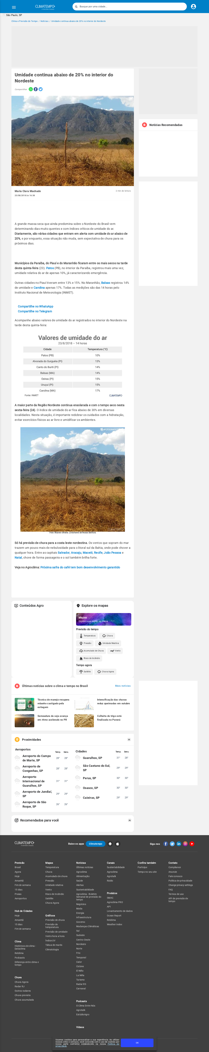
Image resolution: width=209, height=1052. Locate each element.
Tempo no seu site (147, 872)
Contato (173, 862)
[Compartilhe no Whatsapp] (30, 89)
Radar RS (81, 984)
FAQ (171, 889)
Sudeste (80, 935)
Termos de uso (176, 894)
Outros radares (23, 991)
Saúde (79, 880)
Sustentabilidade (85, 889)
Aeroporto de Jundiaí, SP (37, 794)
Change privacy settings (181, 885)
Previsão (19, 862)
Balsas (105, 282)
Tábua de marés (53, 945)
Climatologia (52, 949)
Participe (142, 867)
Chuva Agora (108, 671)
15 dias (18, 889)
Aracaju (76, 552)
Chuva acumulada (24, 999)
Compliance (175, 867)
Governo (80, 922)
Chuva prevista (23, 995)
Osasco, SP (90, 788)
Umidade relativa (54, 885)
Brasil (18, 867)
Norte (79, 948)
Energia (80, 913)
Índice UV (50, 940)
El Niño (80, 970)
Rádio (110, 880)
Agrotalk (80, 1010)
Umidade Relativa (111, 643)
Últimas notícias (84, 867)
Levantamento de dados (120, 911)
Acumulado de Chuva (94, 651)
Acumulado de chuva (56, 876)
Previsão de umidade (56, 931)
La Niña (80, 975)
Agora (18, 872)
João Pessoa (112, 552)
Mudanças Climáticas (87, 926)
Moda (79, 908)
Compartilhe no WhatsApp (35, 306)
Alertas (80, 885)
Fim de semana (23, 885)
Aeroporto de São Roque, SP (34, 804)
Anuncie (173, 872)
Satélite (87, 671)
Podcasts (20, 957)
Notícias (81, 862)
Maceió (88, 552)
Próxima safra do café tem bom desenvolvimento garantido (80, 567)
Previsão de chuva (55, 920)
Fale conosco (176, 876)
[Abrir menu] (13, 7)
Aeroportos (21, 898)
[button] (11, 15)
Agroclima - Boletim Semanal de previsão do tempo (88, 897)
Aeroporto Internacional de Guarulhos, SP (34, 781)
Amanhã (19, 880)
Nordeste (81, 944)
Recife (98, 552)
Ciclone (80, 966)
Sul (78, 930)
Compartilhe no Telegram (35, 311)
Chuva (110, 636)
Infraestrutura (83, 917)
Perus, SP (89, 778)
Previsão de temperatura (52, 925)
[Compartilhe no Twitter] (40, 89)
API (109, 906)
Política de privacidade (180, 880)
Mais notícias (123, 686)
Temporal (81, 957)
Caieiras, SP (91, 797)
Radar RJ (19, 986)
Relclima (19, 953)
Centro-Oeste (83, 939)
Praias (18, 894)
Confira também (147, 862)
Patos (50, 268)
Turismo (80, 979)
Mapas (49, 862)
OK (137, 1043)
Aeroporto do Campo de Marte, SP (37, 758)
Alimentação (82, 876)
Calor (79, 962)
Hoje (17, 876)
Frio (78, 953)
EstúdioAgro (82, 1014)
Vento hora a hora (54, 936)
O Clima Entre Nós (85, 1005)
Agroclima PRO (115, 902)
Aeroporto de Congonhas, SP (33, 768)
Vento (118, 651)
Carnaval (81, 988)
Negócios (81, 904)
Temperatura (90, 636)
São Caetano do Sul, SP (96, 768)
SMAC (110, 897)
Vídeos (80, 1027)
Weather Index (114, 924)
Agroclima (81, 872)
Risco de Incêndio (92, 658)
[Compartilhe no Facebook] (35, 89)
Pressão (87, 643)
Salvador (64, 552)
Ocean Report (114, 915)
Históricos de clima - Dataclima (25, 947)
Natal (18, 557)
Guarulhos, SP (92, 758)
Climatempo (95, 843)
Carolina (39, 287)
